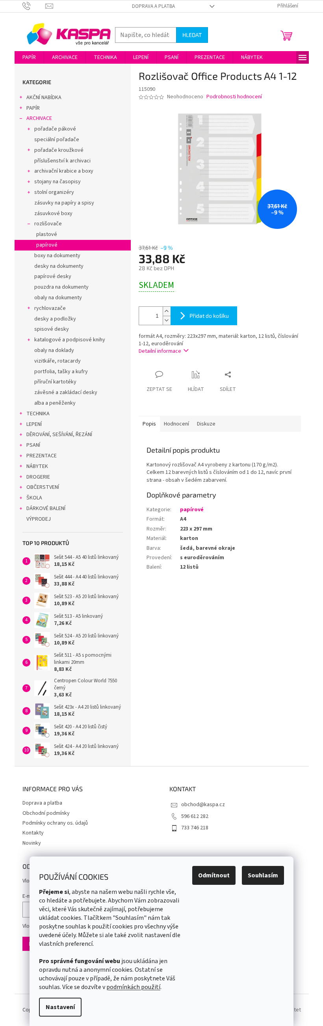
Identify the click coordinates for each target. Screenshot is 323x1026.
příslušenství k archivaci (62, 161)
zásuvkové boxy (53, 213)
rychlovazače (50, 308)
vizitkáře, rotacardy (57, 361)
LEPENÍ (34, 424)
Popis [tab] (149, 424)
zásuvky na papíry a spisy (64, 203)
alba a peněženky (55, 403)
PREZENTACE (41, 456)
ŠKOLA (34, 498)
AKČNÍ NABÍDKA (43, 97)
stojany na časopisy (57, 182)
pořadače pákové (55, 129)
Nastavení (60, 1007)
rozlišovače (48, 224)
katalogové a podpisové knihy (69, 340)
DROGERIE (38, 477)
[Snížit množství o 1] (167, 320)
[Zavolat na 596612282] (34, 5)
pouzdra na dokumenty (61, 287)
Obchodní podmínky (46, 813)
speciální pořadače (56, 140)
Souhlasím (263, 875)
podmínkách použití (133, 987)
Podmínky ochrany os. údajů (55, 823)
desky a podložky (55, 319)
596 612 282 (194, 816)
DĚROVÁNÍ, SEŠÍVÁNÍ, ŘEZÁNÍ (59, 434)
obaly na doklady (54, 350)
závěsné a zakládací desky (65, 392)
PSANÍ (33, 445)
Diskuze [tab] (206, 424)
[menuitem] (29, 57)
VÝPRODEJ (38, 519)
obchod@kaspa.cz (203, 805)
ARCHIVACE (39, 118)
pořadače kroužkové (59, 150)
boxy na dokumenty (57, 256)
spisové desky (51, 329)
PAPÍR (33, 108)
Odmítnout (214, 875)
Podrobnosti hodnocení (234, 97)
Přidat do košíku (209, 315)
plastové (46, 234)
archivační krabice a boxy (63, 171)
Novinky (31, 843)
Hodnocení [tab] (176, 424)
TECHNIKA (38, 414)
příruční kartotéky (55, 382)
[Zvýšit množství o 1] (167, 311)
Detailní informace (160, 351)
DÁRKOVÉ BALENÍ (45, 508)
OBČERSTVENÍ (42, 487)
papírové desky (52, 276)
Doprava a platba (153, 6)
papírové (47, 245)
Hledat (192, 34)
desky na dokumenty (59, 266)
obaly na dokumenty (58, 298)
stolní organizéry (54, 192)
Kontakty (33, 833)
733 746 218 (194, 828)
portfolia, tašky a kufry (61, 372)
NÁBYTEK (37, 466)
